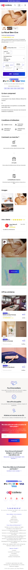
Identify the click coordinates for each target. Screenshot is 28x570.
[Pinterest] (22, 498)
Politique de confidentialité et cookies (14, 564)
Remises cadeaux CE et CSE (14, 545)
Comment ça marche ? (14, 552)
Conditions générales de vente (14, 563)
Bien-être (3, 9)
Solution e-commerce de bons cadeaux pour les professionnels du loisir (14, 539)
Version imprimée (20, 64)
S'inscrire (14, 440)
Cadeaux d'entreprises (14, 556)
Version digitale (9, 65)
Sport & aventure (14, 520)
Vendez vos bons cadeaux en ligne (14, 527)
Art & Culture (14, 522)
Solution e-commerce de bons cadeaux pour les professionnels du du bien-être (14, 536)
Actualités (14, 553)
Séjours (14, 516)
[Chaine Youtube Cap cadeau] (17, 498)
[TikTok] (14, 503)
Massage (8, 9)
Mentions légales (14, 566)
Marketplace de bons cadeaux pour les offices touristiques (14, 542)
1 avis (12, 37)
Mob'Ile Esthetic (10, 35)
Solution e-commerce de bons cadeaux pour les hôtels (14, 533)
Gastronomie (14, 519)
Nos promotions (14, 555)
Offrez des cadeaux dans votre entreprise (14, 544)
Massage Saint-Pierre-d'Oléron (17, 9)
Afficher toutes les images (15, 28)
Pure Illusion (20, 568)
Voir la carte (14, 271)
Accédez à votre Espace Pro (14, 528)
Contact (14, 550)
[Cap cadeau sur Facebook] (5, 498)
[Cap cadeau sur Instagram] (11, 498)
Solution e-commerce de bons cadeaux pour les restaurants (14, 531)
